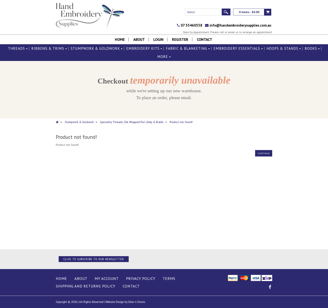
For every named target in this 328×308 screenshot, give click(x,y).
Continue (264, 153)
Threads (17, 48)
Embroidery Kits (143, 48)
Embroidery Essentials (237, 48)
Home (120, 39)
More (163, 56)
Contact (204, 39)
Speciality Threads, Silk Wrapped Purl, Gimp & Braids (131, 122)
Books (311, 48)
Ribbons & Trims (48, 48)
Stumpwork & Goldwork (96, 48)
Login (158, 39)
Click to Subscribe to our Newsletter (93, 259)
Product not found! (181, 122)
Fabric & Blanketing (187, 48)
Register (180, 39)
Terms (169, 278)
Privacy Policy (140, 278)
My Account (107, 278)
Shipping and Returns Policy (85, 286)
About (139, 39)
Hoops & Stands (282, 48)
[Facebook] (270, 287)
